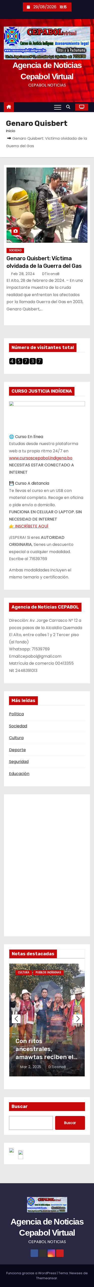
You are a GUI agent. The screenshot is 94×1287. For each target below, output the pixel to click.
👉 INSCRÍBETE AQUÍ (28, 526)
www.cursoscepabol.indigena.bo (40, 458)
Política (16, 714)
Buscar (20, 1106)
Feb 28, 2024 (23, 273)
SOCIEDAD (15, 250)
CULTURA (23, 972)
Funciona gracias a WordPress (31, 1273)
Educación (19, 774)
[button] (69, 107)
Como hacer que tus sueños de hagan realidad (45, 1049)
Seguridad (19, 761)
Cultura (16, 738)
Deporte (17, 750)
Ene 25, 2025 (32, 1066)
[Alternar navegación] (58, 107)
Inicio (10, 130)
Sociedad (18, 726)
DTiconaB (50, 273)
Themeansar (46, 1278)
